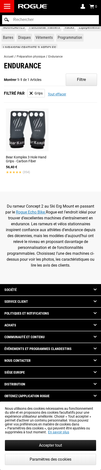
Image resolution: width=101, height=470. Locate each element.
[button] (6, 19)
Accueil (8, 56)
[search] (50, 19)
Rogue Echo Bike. (31, 212)
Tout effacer (57, 94)
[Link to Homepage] (33, 6)
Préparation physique (31, 56)
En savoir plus (58, 432)
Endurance (55, 56)
